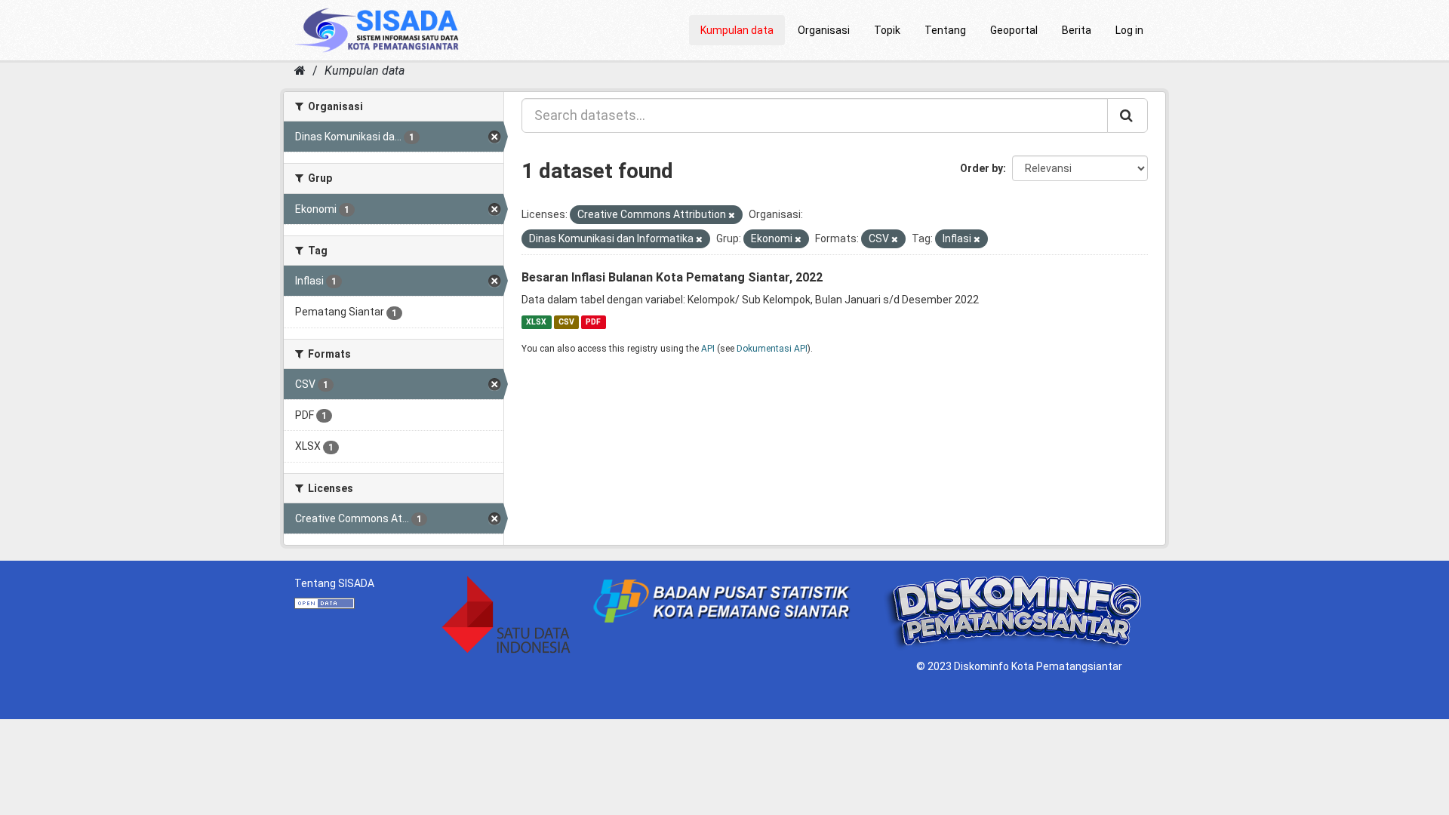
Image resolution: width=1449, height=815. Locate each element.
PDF (593, 322)
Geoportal (1014, 30)
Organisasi (824, 30)
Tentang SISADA (334, 583)
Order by (981, 168)
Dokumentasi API (772, 348)
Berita (1076, 30)
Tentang (945, 30)
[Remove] (731, 215)
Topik (887, 30)
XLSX (536, 322)
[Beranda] (300, 70)
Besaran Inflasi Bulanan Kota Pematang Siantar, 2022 (672, 277)
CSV (566, 322)
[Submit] (1127, 115)
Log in (1129, 30)
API (708, 348)
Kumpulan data (737, 30)
